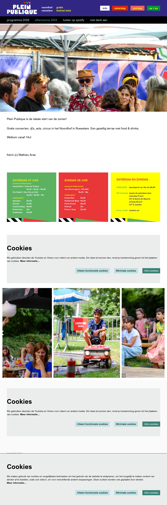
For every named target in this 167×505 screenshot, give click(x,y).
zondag (137, 8)
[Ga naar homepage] (39, 8)
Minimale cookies (126, 270)
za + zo (153, 8)
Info (105, 8)
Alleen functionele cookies (92, 270)
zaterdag (120, 8)
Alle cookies (151, 270)
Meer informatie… (30, 261)
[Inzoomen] (55, 376)
